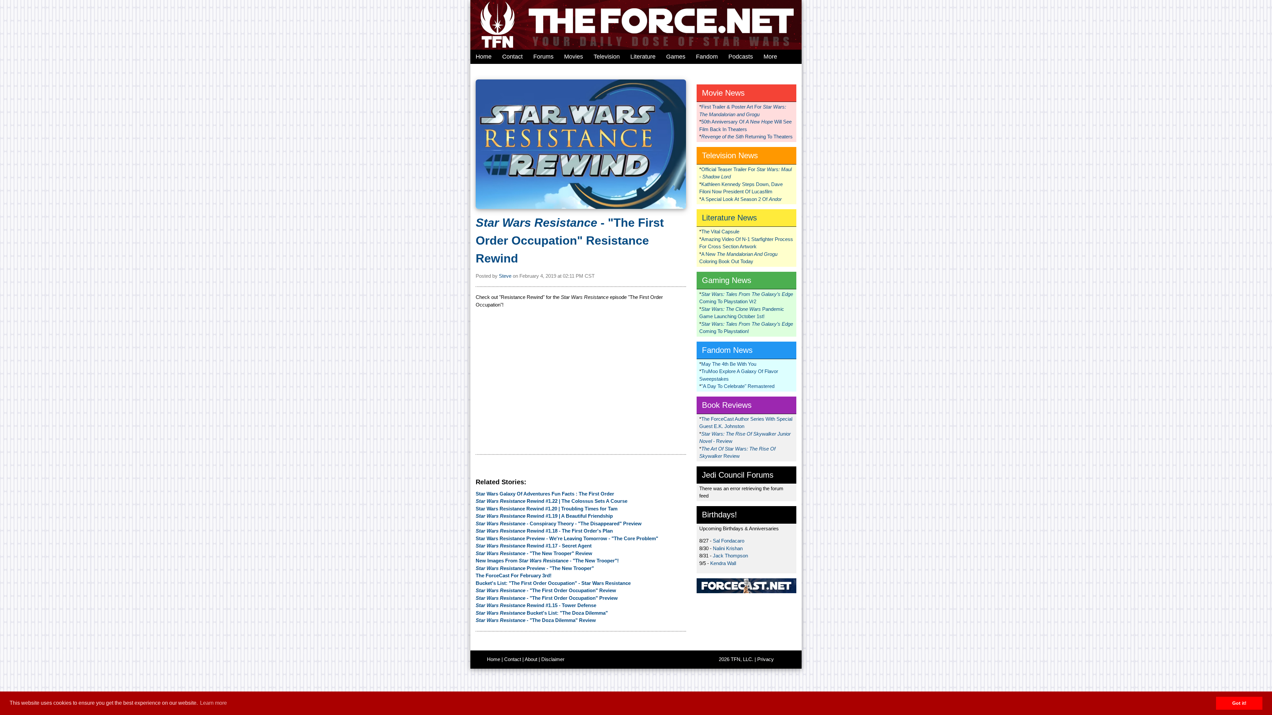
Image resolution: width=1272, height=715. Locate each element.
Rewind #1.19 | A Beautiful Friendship (544, 516)
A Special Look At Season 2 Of (741, 199)
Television (607, 56)
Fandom (707, 56)
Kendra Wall (723, 563)
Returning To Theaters (747, 136)
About (531, 659)
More (770, 56)
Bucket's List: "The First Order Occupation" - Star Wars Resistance (553, 583)
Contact (512, 56)
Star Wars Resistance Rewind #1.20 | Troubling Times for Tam (546, 508)
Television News (730, 155)
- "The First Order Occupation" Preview (547, 598)
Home (484, 56)
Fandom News (727, 350)
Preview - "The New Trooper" (535, 568)
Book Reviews (727, 405)
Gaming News (726, 280)
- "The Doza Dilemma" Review (536, 620)
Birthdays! (719, 514)
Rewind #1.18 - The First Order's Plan (544, 531)
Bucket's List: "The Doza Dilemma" (542, 613)
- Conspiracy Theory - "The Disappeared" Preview (559, 523)
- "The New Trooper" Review (534, 553)
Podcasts (740, 56)
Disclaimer (552, 659)
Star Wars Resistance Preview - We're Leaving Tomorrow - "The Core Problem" (567, 538)
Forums (543, 56)
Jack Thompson (730, 555)
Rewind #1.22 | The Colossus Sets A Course (551, 501)
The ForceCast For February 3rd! (514, 575)
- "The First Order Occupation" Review (546, 590)
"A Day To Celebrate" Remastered (737, 386)
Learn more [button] (213, 703)
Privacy (765, 659)
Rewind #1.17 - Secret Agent (534, 545)
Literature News (729, 217)
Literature (643, 56)
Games (675, 56)
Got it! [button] (1239, 703)
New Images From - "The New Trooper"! (547, 560)
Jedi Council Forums (737, 474)
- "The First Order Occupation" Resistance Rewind (570, 240)
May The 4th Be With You (728, 364)
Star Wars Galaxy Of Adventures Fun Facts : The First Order (545, 494)
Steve (505, 276)
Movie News (723, 92)
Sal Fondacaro (728, 541)
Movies (573, 56)
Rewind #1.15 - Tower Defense (536, 605)
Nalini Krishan (728, 548)
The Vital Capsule (720, 231)
